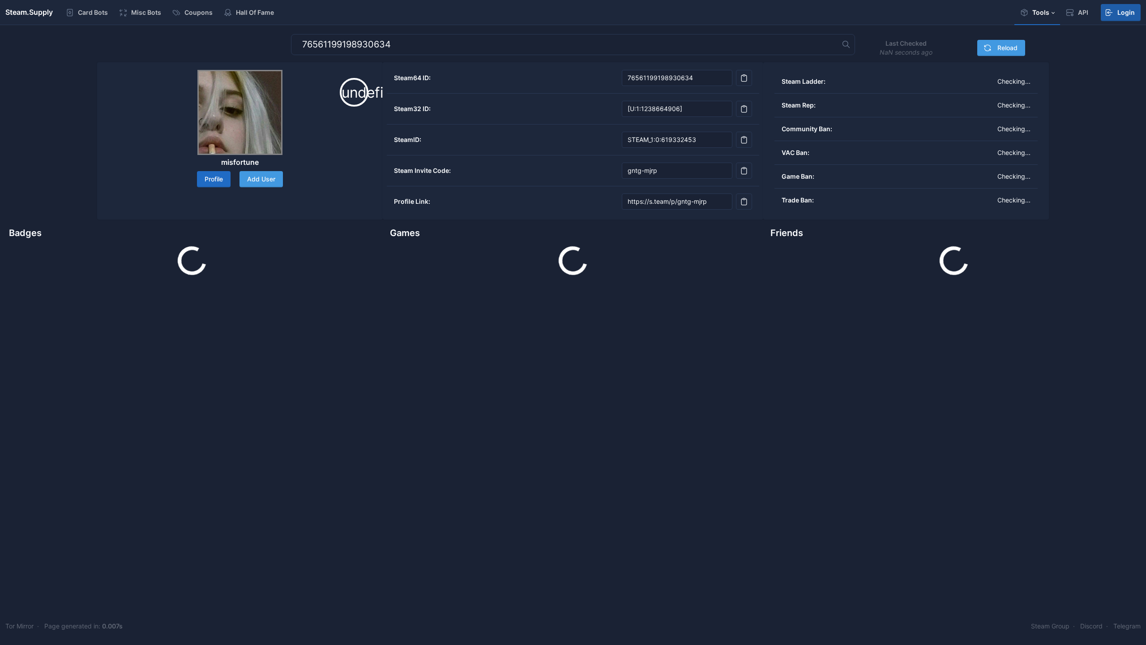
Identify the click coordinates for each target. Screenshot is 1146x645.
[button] (1037, 12)
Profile (214, 179)
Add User (261, 179)
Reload (1007, 48)
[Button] (744, 78)
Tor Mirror (19, 626)
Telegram (1127, 626)
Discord (1091, 626)
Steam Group (1050, 626)
